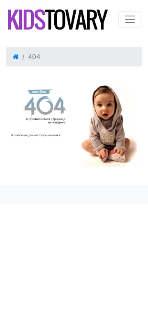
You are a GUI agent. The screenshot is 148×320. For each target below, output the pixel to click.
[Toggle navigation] (129, 19)
